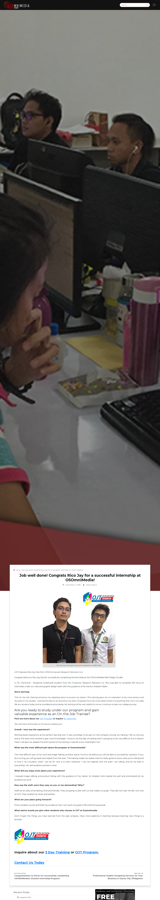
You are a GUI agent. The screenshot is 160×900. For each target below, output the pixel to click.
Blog (18, 570)
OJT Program (46, 719)
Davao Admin (91, 585)
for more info (70, 719)
